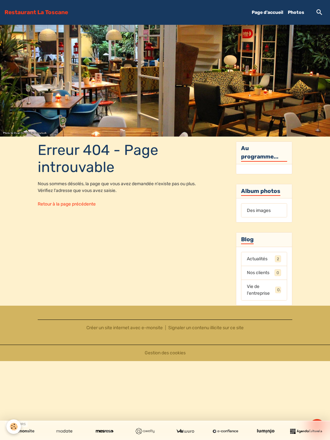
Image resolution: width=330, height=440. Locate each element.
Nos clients (263, 272)
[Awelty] (144, 431)
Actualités (263, 259)
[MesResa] (104, 431)
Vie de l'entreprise (263, 290)
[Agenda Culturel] (306, 431)
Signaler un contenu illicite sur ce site (206, 327)
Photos (296, 12)
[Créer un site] (24, 431)
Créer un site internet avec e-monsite (124, 327)
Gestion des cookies (165, 353)
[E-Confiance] (225, 431)
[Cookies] (13, 426)
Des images (259, 210)
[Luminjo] (265, 431)
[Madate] (64, 431)
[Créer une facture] (185, 431)
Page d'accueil (267, 12)
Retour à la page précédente (67, 204)
